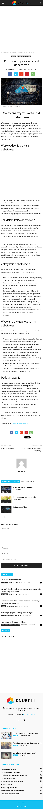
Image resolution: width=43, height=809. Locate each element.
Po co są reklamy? (7, 448)
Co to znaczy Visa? (20, 507)
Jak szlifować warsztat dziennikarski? (24, 753)
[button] (40, 3)
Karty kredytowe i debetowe (24, 56)
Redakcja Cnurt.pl (14, 582)
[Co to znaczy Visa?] (6, 509)
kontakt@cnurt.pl (29, 714)
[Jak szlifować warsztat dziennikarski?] (6, 755)
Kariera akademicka (8, 778)
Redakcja (12, 69)
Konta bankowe (6, 784)
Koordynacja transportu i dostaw (12, 781)
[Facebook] (19, 720)
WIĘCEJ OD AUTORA (28, 482)
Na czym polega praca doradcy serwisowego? (17, 613)
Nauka (15, 755)
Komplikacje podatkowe (9, 788)
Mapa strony (21, 803)
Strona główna (5, 52)
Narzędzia (4, 582)
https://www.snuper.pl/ (20, 423)
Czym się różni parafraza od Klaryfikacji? (32, 450)
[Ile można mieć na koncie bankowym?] (6, 489)
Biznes (3, 606)
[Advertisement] (21, 28)
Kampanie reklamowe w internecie (11, 624)
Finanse (14, 56)
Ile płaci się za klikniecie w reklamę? (13, 622)
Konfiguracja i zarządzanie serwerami (14, 775)
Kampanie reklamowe (8, 769)
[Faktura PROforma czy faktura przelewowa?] (6, 735)
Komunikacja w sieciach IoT (11, 794)
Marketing (4, 594)
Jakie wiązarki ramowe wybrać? (12, 580)
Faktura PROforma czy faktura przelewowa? (26, 733)
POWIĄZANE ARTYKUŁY (10, 482)
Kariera (15, 745)
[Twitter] (24, 720)
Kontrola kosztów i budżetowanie (12, 791)
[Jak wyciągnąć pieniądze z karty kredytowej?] (6, 499)
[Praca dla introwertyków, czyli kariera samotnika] (6, 745)
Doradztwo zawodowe (8, 615)
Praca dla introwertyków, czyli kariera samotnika (27, 743)
